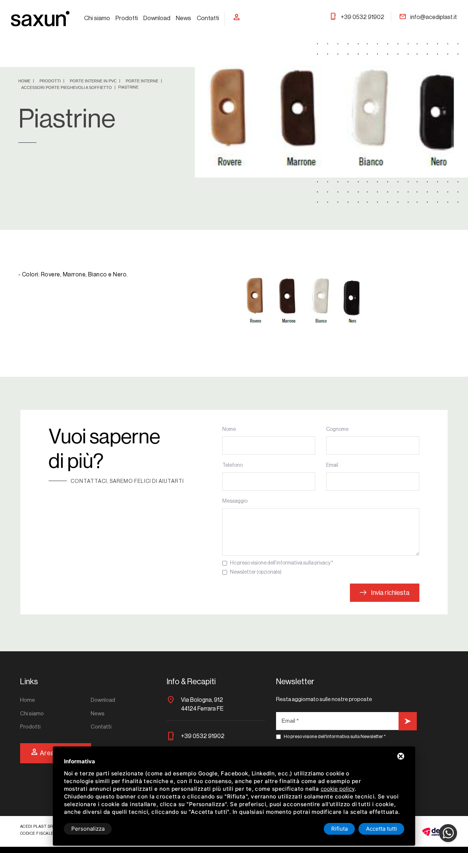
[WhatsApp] (448, 833)
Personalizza (88, 828)
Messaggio (235, 501)
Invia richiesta (390, 592)
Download (156, 18)
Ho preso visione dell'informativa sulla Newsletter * (335, 736)
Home (24, 81)
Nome (229, 429)
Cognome (337, 429)
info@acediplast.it (428, 17)
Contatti (208, 18)
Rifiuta (339, 828)
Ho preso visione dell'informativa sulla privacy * (281, 563)
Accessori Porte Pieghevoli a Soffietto (67, 87)
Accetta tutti (381, 828)
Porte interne (142, 81)
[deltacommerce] (435, 831)
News (183, 18)
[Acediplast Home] (40, 18)
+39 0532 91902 (356, 17)
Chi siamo (97, 18)
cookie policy (338, 788)
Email (332, 465)
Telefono (232, 465)
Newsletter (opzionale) (256, 572)
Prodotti (127, 18)
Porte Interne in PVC (94, 81)
